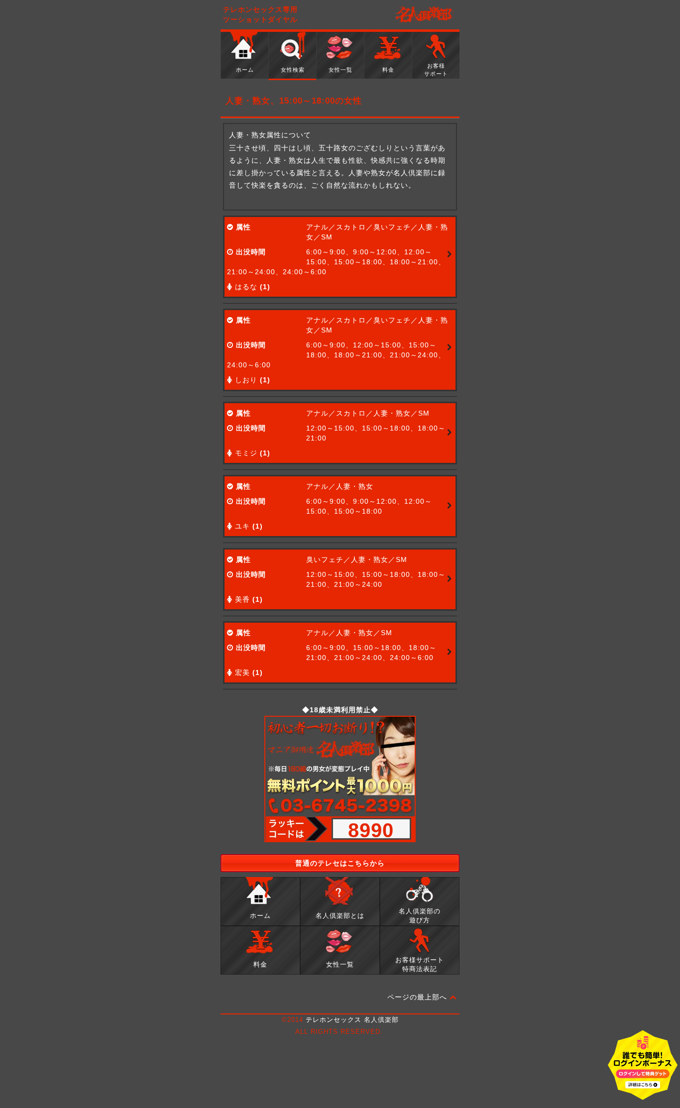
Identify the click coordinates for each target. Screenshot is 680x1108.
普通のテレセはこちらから (340, 863)
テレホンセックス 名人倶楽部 (352, 1019)
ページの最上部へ (418, 997)
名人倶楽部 (424, 15)
